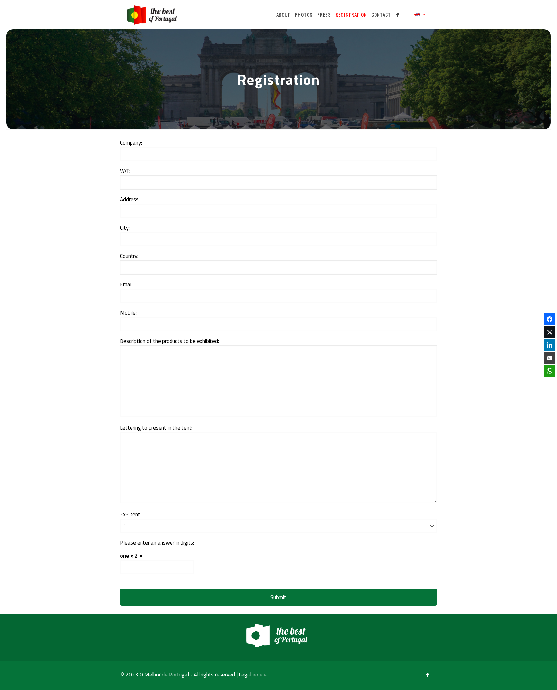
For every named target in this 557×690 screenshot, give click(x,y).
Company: (131, 143)
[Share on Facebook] (549, 319)
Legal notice (253, 674)
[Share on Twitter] (549, 332)
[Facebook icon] (427, 674)
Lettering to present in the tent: (156, 428)
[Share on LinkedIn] (549, 345)
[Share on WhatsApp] (549, 371)
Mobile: (128, 313)
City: (125, 228)
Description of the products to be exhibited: (169, 341)
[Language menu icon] (419, 14)
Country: (129, 256)
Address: (130, 200)
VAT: (125, 171)
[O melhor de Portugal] (153, 14)
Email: (126, 285)
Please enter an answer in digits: (157, 543)
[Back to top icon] (526, 677)
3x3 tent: (130, 515)
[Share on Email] (549, 358)
